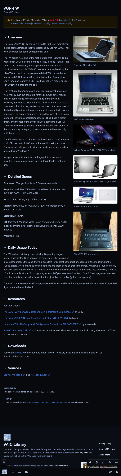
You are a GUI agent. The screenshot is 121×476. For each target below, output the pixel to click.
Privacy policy (105, 443)
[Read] (97, 462)
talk (57, 20)
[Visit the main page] (5, 472)
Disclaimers (104, 455)
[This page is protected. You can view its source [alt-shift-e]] (103, 462)
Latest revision (38, 23)
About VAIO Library (107, 449)
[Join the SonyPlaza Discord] (26, 472)
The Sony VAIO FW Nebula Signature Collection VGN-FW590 (35, 318)
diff (13, 23)
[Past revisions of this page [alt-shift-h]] (110, 462)
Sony (6, 374)
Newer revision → (59, 23)
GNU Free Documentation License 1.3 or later (47, 402)
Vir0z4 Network (61, 465)
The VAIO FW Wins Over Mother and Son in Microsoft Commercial (37, 311)
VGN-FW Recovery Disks (16, 330)
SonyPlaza (83, 452)
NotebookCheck (39, 374)
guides (18, 352)
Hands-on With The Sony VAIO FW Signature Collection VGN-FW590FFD (41, 324)
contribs (64, 20)
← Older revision (23, 23)
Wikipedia (17, 374)
